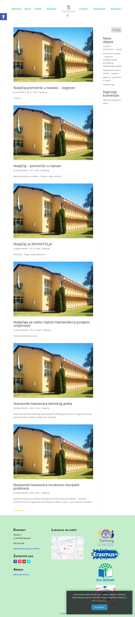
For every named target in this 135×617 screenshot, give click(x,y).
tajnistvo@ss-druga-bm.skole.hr (26, 548)
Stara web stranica (21, 574)
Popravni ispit (108, 84)
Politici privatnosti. (99, 600)
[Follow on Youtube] (24, 561)
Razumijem (99, 607)
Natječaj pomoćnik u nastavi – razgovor (44, 87)
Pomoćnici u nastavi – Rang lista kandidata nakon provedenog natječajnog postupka (112, 59)
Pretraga (116, 30)
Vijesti (27, 8)
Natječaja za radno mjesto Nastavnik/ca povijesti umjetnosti (51, 324)
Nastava (51, 8)
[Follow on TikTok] (28, 561)
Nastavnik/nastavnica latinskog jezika (42, 403)
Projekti (83, 8)
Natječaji (116, 8)
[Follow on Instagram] (19, 561)
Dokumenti (99, 8)
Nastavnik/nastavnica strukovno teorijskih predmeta (46, 486)
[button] (3, 16)
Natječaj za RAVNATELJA (32, 244)
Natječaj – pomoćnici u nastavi (37, 165)
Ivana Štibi (20, 92)
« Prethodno (18, 510)
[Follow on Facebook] (15, 561)
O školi (37, 8)
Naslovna (16, 8)
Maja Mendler (22, 170)
